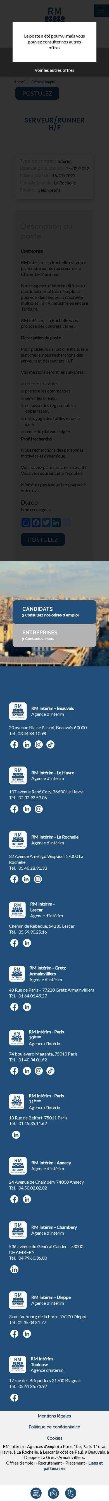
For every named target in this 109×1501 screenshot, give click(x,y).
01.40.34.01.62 (32, 1059)
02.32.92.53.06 (32, 797)
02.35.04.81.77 (32, 1322)
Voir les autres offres (54, 70)
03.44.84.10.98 (32, 733)
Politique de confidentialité (54, 1427)
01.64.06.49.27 (32, 995)
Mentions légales (54, 1416)
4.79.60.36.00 (34, 1257)
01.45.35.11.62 (32, 1123)
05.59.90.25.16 (32, 931)
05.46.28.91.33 (32, 867)
